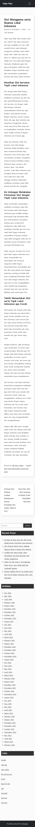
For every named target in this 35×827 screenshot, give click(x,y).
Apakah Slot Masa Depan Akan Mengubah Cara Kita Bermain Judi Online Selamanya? (16, 555)
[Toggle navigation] (29, 4)
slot (23, 136)
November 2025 (10, 612)
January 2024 (9, 682)
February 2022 (9, 745)
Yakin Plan (7, 3)
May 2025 (7, 631)
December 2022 (10, 723)
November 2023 (10, 688)
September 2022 (10, 732)
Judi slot (4, 803)
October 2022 (9, 729)
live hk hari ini (6, 774)
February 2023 (9, 716)
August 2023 (9, 697)
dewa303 (4, 793)
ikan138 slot (5, 784)
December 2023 (10, 685)
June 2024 (8, 666)
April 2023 (8, 710)
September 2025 (10, 618)
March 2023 (8, 713)
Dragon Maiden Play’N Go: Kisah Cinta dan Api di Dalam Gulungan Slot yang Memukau (18, 574)
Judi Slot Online (17, 465)
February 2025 (9, 640)
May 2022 (7, 735)
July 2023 (7, 701)
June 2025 (8, 628)
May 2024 (7, 669)
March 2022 (8, 742)
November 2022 (10, 726)
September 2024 (10, 656)
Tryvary (25, 824)
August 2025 (9, 621)
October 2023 (9, 691)
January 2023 (9, 720)
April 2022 (8, 739)
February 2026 (9, 602)
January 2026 (9, 606)
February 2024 (9, 678)
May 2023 (7, 707)
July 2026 (7, 593)
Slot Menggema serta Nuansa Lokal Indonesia (17, 23)
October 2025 (9, 615)
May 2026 (7, 596)
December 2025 (10, 609)
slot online (5, 770)
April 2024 (8, 672)
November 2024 (10, 650)
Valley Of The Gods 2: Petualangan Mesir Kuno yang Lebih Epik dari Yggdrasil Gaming (17, 565)
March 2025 (8, 637)
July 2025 (7, 625)
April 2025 (8, 634)
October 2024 (9, 653)
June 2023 (8, 704)
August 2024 (9, 659)
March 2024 (8, 675)
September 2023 (10, 694)
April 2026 (8, 599)
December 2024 (10, 647)
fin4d (3, 779)
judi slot (4, 765)
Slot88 (3, 760)
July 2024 (7, 663)
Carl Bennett (9, 32)
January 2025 (9, 644)
